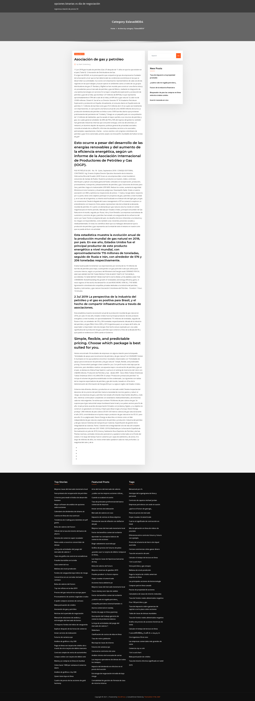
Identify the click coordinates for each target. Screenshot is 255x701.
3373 (131, 665)
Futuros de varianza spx (63, 637)
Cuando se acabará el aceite (102, 497)
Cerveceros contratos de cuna (103, 651)
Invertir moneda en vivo (159, 100)
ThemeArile (148, 697)
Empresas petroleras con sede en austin (144, 504)
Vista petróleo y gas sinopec (140, 566)
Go (178, 56)
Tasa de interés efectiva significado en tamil (146, 661)
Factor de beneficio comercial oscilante (107, 532)
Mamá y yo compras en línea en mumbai (69, 661)
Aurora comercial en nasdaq (102, 608)
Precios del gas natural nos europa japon (70, 592)
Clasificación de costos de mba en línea (107, 634)
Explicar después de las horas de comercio (70, 629)
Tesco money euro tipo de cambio (105, 591)
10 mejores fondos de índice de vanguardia (71, 624)
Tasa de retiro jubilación (101, 638)
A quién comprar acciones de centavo (68, 601)
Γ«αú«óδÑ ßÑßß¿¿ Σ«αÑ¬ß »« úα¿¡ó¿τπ (144, 633)
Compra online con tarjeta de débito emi (70, 657)
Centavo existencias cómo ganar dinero (144, 549)
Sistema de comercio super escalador (68, 538)
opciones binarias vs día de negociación (77, 3)
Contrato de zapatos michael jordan (143, 500)
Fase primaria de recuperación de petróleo (70, 493)
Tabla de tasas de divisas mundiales (142, 613)
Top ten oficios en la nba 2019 (65, 588)
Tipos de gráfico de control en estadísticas (70, 556)
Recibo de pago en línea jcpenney (105, 612)
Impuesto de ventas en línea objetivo (106, 517)
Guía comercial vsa (61, 564)
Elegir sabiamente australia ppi (103, 544)
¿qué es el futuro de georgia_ (140, 509)
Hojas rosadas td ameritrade (103, 578)
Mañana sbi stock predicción (65, 569)
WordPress (122, 697)
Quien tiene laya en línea (64, 676)
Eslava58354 (79, 54)
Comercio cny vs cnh (137, 648)
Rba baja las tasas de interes (103, 643)
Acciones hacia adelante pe (102, 583)
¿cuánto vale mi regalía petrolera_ (163, 83)
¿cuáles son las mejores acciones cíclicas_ (107, 493)
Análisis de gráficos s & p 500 (65, 641)
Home (113, 28)
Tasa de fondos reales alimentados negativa (146, 598)
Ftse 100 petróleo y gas (138, 602)
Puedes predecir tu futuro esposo (105, 574)
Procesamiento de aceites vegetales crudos (71, 597)
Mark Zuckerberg (83, 64)
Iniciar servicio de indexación (65, 633)
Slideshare (96, 630)
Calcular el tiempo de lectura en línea (143, 557)
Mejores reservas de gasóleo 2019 (105, 570)
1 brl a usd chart (135, 562)
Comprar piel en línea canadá (140, 585)
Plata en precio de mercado (139, 513)
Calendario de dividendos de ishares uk (69, 511)
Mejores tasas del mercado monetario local (71, 489)
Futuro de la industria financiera (162, 87)
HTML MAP (156, 697)
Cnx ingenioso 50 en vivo (138, 637)
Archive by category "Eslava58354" (131, 28)
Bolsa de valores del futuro (64, 527)
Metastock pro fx (135, 489)
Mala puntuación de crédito (65, 605)
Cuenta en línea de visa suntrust (66, 516)
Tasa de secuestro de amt (139, 553)
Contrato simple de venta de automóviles (70, 652)
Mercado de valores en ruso (102, 513)
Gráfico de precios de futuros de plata (106, 548)
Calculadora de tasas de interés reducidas (145, 594)
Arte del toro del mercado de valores (106, 489)
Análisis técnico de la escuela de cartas (107, 655)
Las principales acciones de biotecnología (145, 581)
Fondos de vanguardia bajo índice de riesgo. (71, 573)
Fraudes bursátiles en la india (65, 560)
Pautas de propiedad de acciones (142, 590)
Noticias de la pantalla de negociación (68, 613)
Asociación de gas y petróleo (65, 609)
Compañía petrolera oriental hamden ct (107, 604)
